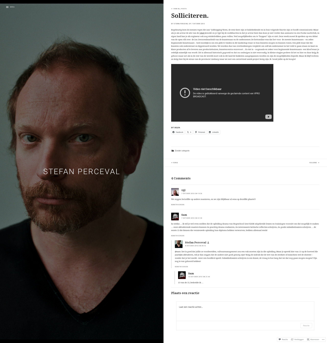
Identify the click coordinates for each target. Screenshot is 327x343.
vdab (202, 33)
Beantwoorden (177, 204)
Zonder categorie (182, 151)
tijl (183, 190)
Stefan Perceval (81, 171)
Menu (12, 7)
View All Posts (180, 9)
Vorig (171, 162)
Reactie (306, 325)
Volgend (281, 162)
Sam (184, 215)
